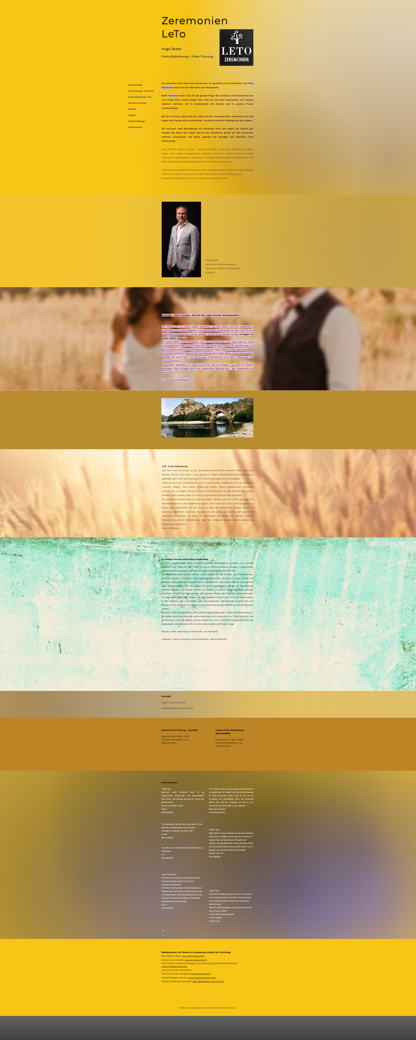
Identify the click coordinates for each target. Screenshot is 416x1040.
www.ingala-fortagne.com (202, 977)
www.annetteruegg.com (174, 966)
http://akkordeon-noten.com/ (208, 981)
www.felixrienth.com (193, 956)
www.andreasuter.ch (196, 960)
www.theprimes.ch (201, 973)
